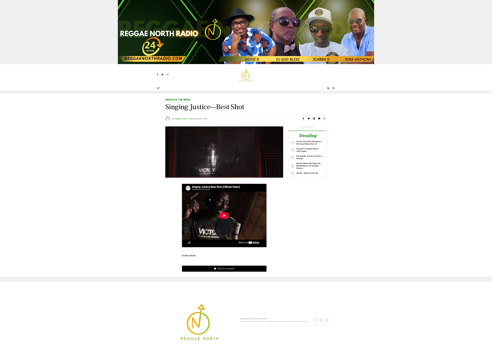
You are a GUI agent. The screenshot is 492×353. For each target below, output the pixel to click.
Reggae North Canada (249, 319)
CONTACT (263, 319)
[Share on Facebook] (303, 118)
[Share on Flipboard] (314, 118)
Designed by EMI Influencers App (295, 321)
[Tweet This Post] (308, 118)
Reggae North (181, 119)
